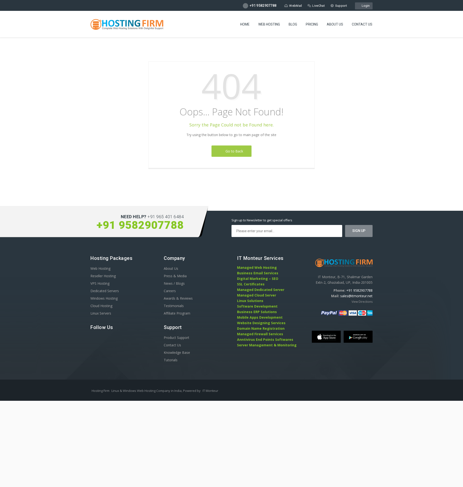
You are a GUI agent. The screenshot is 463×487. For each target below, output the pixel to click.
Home (245, 24)
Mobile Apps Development (260, 317)
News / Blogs (174, 283)
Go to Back (233, 151)
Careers (170, 291)
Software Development (257, 306)
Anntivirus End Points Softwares (265, 339)
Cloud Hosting (101, 305)
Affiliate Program (177, 313)
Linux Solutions (250, 300)
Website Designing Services (261, 323)
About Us (335, 24)
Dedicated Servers (104, 291)
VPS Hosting (99, 283)
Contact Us (362, 24)
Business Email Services (257, 273)
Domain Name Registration (261, 328)
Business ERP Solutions (257, 311)
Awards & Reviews (178, 298)
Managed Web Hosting (257, 267)
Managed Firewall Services (260, 334)
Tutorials (170, 360)
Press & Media (175, 276)
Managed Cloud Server (256, 295)
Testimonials (174, 305)
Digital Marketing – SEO (257, 278)
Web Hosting (269, 24)
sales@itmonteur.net (356, 296)
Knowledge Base (177, 352)
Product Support (176, 337)
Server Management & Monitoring (267, 345)
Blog (293, 24)
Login (365, 5)
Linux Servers (100, 313)
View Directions (362, 302)
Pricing (312, 24)
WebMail (295, 5)
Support (341, 5)
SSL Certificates (251, 284)
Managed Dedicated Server (260, 289)
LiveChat (318, 5)
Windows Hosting (104, 298)
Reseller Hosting (103, 276)
